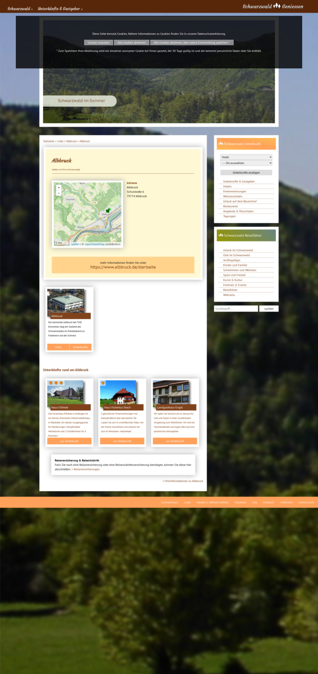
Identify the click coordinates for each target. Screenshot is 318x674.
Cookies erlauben (98, 42)
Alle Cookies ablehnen (132, 42)
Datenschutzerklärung (211, 33)
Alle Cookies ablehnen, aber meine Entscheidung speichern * (192, 42)
